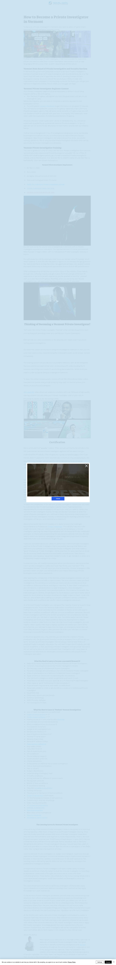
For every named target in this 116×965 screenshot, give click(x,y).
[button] (86, 465)
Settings (99, 962)
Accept (108, 962)
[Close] (114, 962)
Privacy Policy (72, 962)
